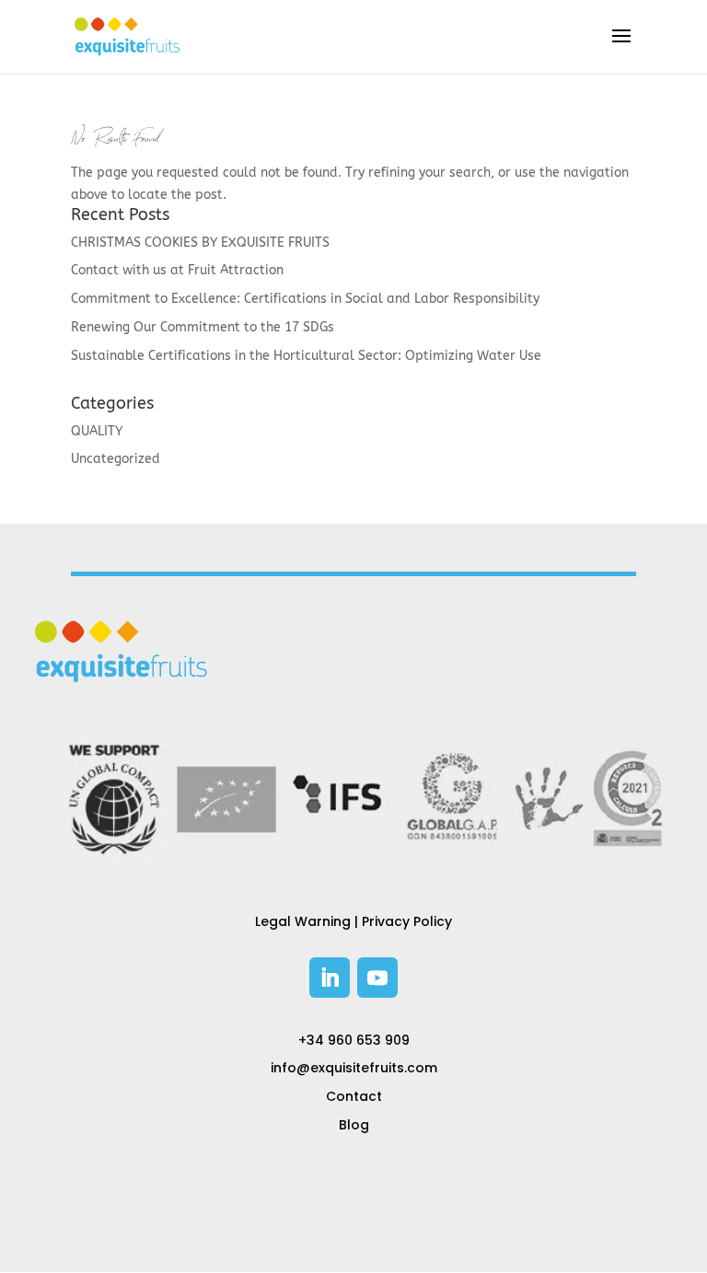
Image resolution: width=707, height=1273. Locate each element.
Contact (354, 1096)
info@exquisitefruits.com (354, 1068)
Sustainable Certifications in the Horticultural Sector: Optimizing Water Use (306, 356)
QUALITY (96, 431)
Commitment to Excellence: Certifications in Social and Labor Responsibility (305, 299)
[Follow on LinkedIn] (329, 977)
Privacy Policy (407, 921)
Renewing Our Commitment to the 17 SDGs (202, 327)
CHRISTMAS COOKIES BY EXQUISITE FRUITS (200, 242)
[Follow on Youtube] (377, 977)
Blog (354, 1125)
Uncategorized (115, 459)
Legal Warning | (308, 921)
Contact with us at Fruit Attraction (177, 270)
